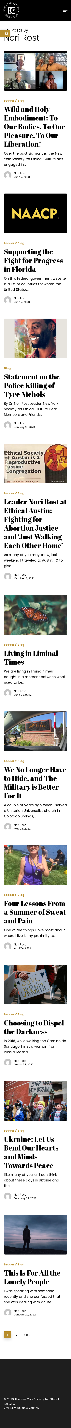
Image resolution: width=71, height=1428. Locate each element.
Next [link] (26, 1334)
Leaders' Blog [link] (14, 101)
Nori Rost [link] (20, 173)
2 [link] (16, 1334)
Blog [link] (7, 368)
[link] (5, 33)
